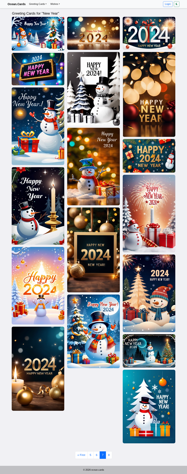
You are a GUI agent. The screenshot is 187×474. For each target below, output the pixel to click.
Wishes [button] (54, 4)
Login (168, 4)
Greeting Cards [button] (37, 4)
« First (81, 454)
